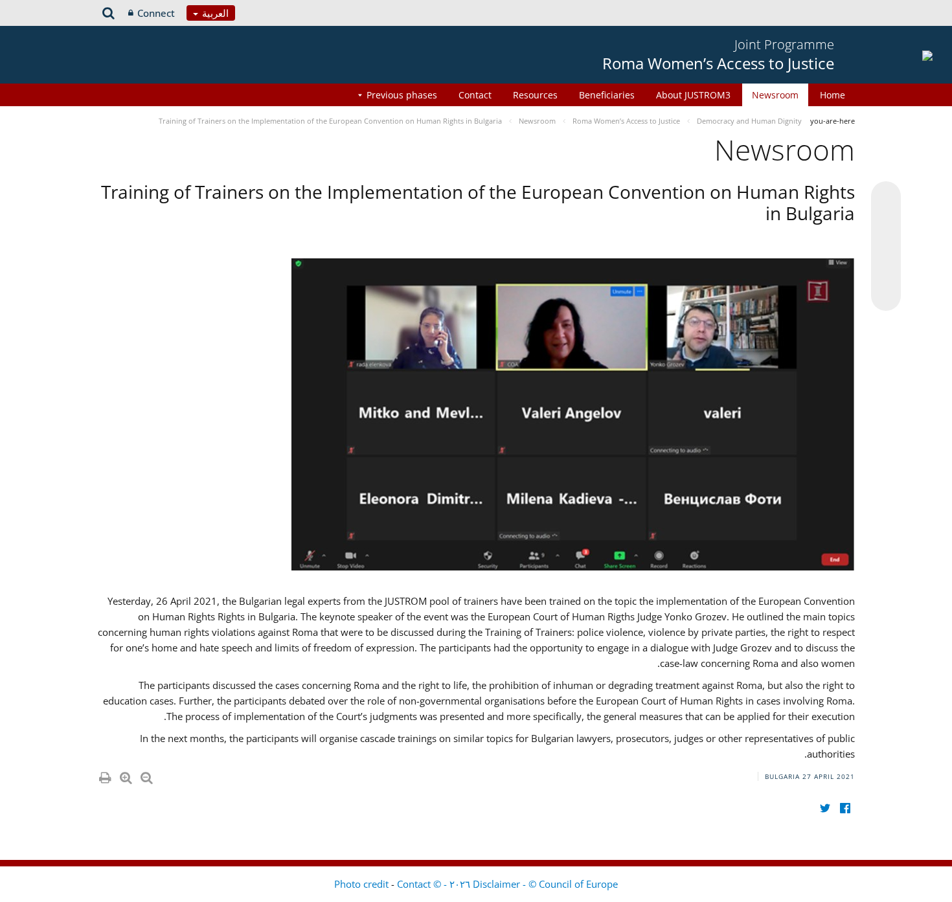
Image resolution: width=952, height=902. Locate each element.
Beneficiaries (607, 95)
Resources (535, 95)
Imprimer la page (104, 775)
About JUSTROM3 (693, 95)
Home (832, 95)
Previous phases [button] (402, 95)
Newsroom (775, 95)
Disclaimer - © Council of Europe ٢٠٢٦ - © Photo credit (476, 883)
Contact (475, 95)
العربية (214, 12)
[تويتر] (825, 808)
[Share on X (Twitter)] (886, 222)
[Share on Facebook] (886, 246)
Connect (156, 12)
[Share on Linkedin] (886, 271)
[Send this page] (886, 296)
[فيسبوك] (845, 808)
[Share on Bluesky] (886, 197)
